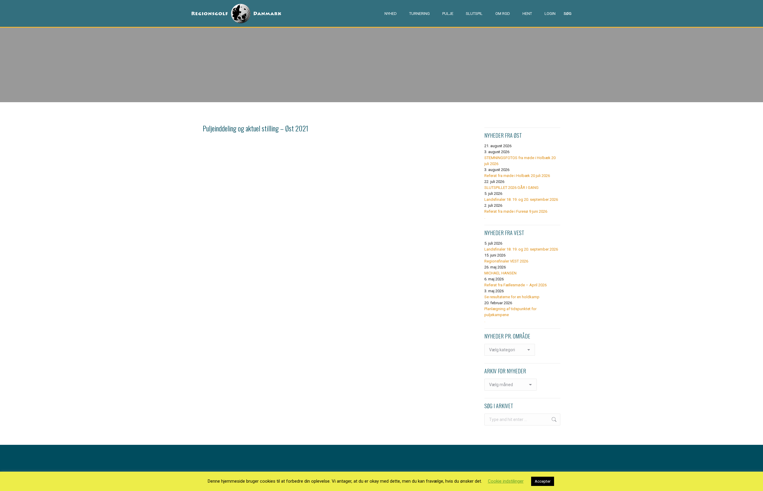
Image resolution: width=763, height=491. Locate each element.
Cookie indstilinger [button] (506, 481)
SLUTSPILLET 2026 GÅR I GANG (511, 187)
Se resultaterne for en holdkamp (511, 297)
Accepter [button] (542, 481)
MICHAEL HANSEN (500, 273)
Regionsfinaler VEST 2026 (506, 261)
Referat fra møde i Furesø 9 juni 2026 (515, 211)
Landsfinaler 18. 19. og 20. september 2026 (521, 199)
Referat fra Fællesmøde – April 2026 (515, 285)
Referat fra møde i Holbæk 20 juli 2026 (517, 175)
